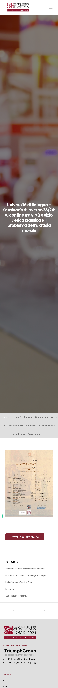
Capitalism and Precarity (16, 596)
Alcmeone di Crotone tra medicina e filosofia (25, 569)
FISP (5, 686)
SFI (4, 680)
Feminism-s (10, 589)
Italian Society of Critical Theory (19, 582)
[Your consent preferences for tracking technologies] (2, 516)
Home (4, 417)
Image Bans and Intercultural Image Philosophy (26, 575)
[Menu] (48, 7)
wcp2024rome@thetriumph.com (19, 659)
